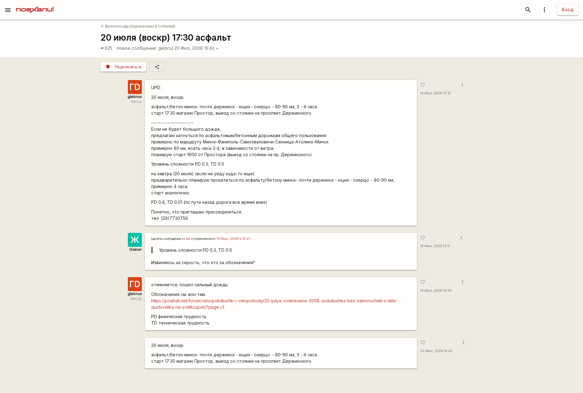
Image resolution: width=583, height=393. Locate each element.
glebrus (165, 48)
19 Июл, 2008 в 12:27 (233, 239)
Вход (568, 9)
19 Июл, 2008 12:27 (435, 93)
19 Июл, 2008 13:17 (435, 246)
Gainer (135, 249)
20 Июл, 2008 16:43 (196, 48)
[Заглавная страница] (34, 4)
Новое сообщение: (137, 48)
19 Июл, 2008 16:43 (436, 291)
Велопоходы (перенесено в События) (138, 26)
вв (188, 239)
